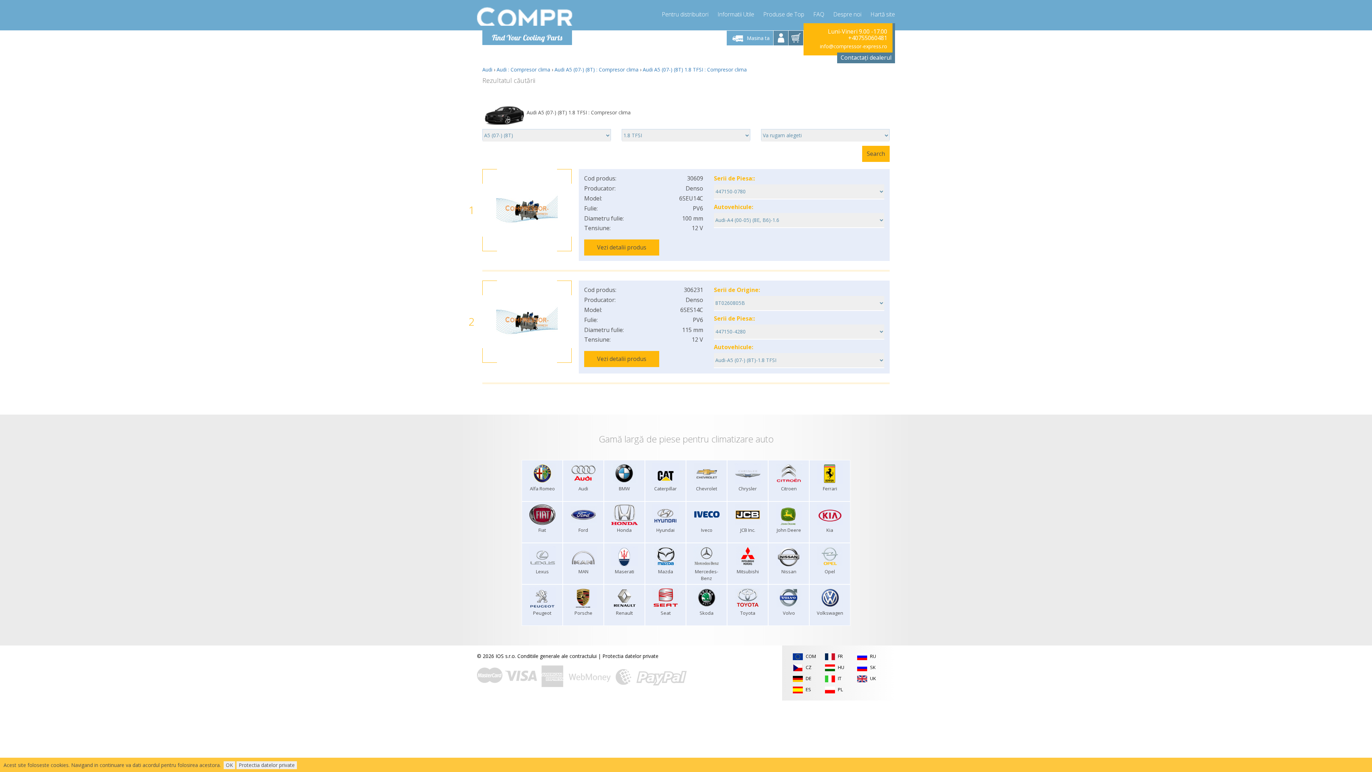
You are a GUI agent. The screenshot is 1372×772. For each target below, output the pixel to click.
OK (229, 765)
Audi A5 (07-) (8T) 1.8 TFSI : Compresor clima (695, 69)
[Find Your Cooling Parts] (525, 16)
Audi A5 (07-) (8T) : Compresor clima (596, 69)
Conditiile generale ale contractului (557, 656)
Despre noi (847, 14)
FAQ (818, 14)
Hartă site (882, 14)
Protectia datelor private (630, 656)
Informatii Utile (735, 14)
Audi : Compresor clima (523, 69)
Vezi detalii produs (621, 247)
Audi (487, 69)
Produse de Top (783, 14)
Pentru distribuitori (685, 14)
